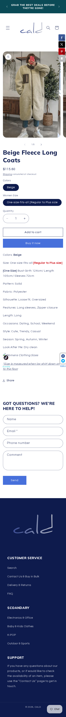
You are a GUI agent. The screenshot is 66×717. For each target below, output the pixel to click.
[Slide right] (41, 145)
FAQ (10, 593)
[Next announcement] (59, 7)
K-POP (11, 635)
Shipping (7, 174)
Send (15, 480)
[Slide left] (25, 145)
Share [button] (10, 380)
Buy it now (33, 243)
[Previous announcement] (7, 7)
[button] (7, 28)
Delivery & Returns (19, 585)
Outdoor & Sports (18, 643)
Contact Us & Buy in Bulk (23, 576)
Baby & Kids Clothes (20, 626)
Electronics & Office (20, 617)
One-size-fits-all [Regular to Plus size (32, 202)
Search (12, 568)
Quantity (8, 211)
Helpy (63, 366)
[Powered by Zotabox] (61, 58)
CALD (38, 707)
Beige (11, 187)
